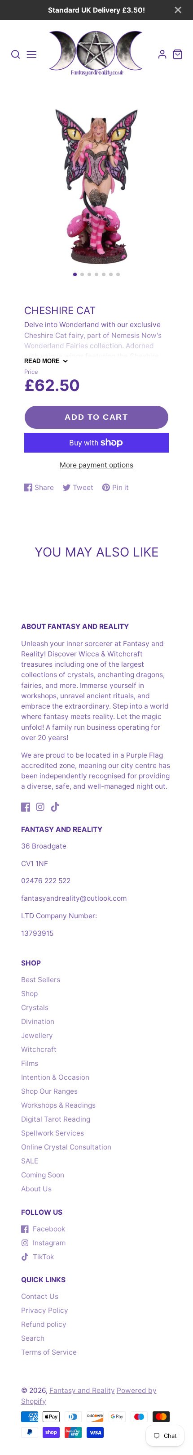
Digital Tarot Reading (55, 1119)
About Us (36, 1189)
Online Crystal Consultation (66, 1147)
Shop (29, 993)
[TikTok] (55, 807)
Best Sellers (40, 979)
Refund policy (43, 1324)
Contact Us (39, 1296)
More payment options (96, 465)
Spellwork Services (52, 1133)
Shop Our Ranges (49, 1091)
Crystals (34, 1007)
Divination (37, 1021)
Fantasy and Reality (82, 1390)
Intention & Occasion (55, 1077)
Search (32, 1338)
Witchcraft (39, 1049)
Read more (42, 361)
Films (29, 1063)
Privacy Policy (44, 1310)
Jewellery (37, 1035)
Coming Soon (42, 1175)
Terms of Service (49, 1352)
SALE (29, 1161)
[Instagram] (40, 807)
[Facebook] (26, 807)
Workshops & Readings (58, 1105)
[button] (75, 274)
